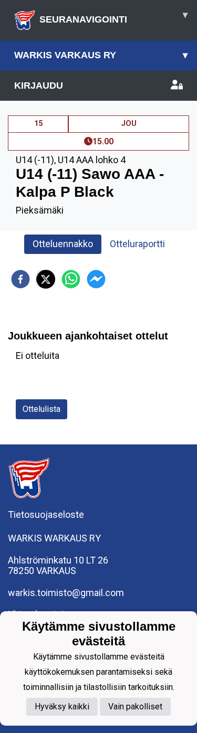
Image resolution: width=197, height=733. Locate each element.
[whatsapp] (70, 279)
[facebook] (20, 279)
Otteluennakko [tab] (63, 243)
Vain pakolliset (135, 706)
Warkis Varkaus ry (101, 55)
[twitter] (45, 279)
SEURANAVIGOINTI (113, 17)
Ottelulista (41, 409)
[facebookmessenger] (96, 279)
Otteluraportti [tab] (137, 243)
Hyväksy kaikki (62, 706)
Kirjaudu (38, 85)
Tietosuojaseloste (46, 514)
